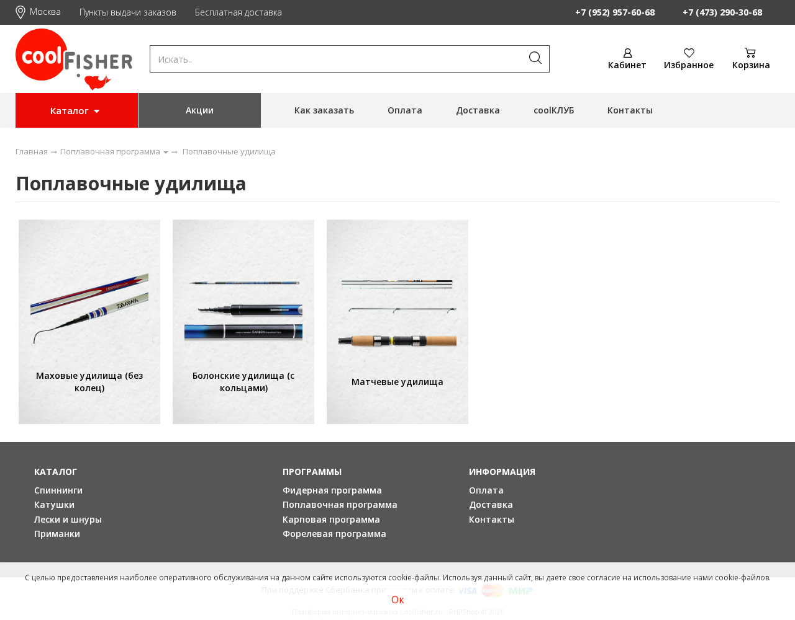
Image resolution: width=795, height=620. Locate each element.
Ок (397, 599)
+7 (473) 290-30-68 (722, 12)
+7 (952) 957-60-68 (615, 12)
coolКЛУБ (554, 110)
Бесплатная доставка (238, 12)
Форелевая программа (334, 533)
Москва (45, 11)
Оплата (405, 110)
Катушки (54, 504)
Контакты (630, 110)
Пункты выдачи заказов (128, 12)
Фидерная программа (332, 490)
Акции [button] (200, 110)
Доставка (478, 110)
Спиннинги (58, 490)
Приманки (57, 533)
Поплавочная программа (340, 504)
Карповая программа (331, 519)
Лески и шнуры (68, 519)
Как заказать (324, 110)
